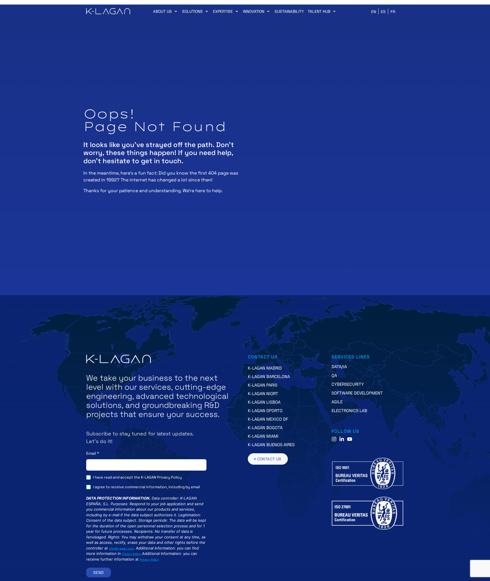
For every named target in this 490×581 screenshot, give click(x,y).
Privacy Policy (131, 553)
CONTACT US (263, 357)
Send (98, 572)
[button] (165, 11)
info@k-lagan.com (121, 548)
